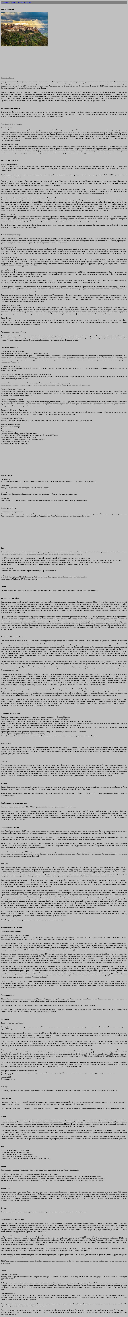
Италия (20, 2)
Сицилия (27, 2)
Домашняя (5, 2)
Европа (13, 2)
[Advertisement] (53, 63)
